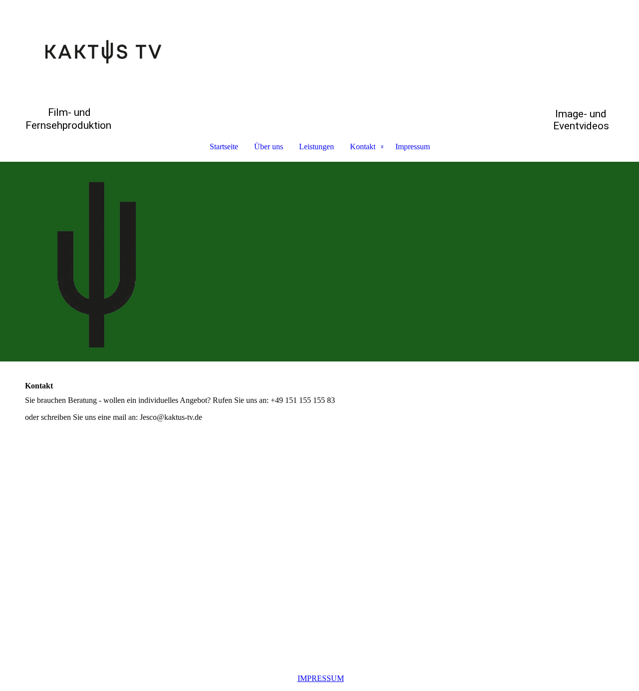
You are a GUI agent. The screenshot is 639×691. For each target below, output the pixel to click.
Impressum (412, 146)
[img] (319, 53)
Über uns (268, 146)
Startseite (224, 146)
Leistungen (316, 146)
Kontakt (362, 146)
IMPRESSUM (321, 678)
